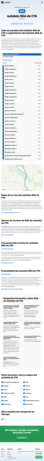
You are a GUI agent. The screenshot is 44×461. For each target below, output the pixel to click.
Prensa (2, 454)
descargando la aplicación (30, 316)
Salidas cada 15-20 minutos (17, 23)
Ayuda (2, 456)
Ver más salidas (7, 60)
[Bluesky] (37, 453)
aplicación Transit (20, 255)
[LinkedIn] (40, 453)
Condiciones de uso (11, 458)
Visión (8, 451)
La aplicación (32, 229)
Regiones (3, 451)
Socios (19, 449)
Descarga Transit (21, 437)
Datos (19, 453)
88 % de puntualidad (29, 23)
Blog (2, 453)
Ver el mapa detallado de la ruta (10, 212)
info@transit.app (39, 451)
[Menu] (42, 2)
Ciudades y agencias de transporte (25, 451)
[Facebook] (39, 453)
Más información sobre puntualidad (11, 289)
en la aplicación (10, 49)
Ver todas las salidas (7, 262)
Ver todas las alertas (7, 235)
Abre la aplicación (17, 203)
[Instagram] (35, 453)
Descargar (38, 457)
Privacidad (9, 456)
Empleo (9, 454)
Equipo (9, 453)
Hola (2, 449)
